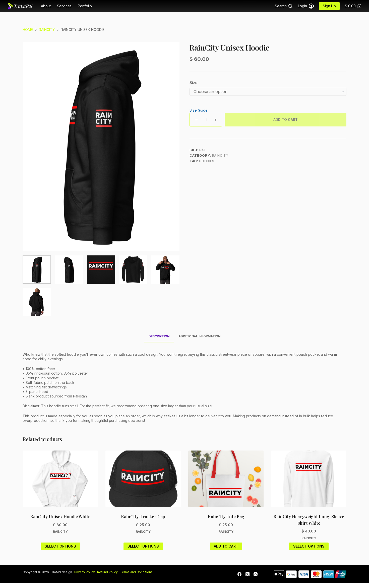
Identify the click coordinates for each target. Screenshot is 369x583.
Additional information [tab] (199, 336)
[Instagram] (256, 574)
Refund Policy (107, 572)
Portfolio (85, 6)
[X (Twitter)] (247, 574)
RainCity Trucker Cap (143, 516)
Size (193, 82)
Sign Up (329, 6)
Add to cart (285, 119)
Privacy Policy (85, 572)
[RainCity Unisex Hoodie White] (60, 479)
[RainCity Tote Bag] (226, 479)
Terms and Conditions (136, 572)
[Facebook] (239, 574)
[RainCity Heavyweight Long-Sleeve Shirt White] (308, 479)
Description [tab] (159, 336)
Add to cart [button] (226, 546)
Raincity (220, 155)
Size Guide (199, 110)
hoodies (206, 161)
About (46, 6)
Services (64, 6)
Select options (60, 546)
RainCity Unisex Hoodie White (60, 516)
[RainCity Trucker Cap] (143, 479)
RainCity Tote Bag (226, 516)
